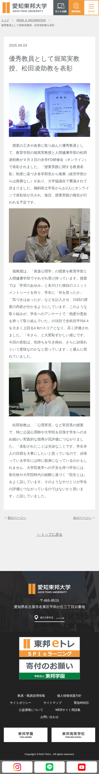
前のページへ (17, 518)
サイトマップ (52, 703)
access (46, 617)
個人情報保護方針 (69, 695)
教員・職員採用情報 (31, 695)
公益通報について (31, 710)
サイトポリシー (20, 703)
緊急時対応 (81, 703)
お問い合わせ (49, 717)
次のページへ (82, 518)
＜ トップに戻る (49, 534)
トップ (5, 20)
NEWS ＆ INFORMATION (31, 20)
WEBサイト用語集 (67, 710)
